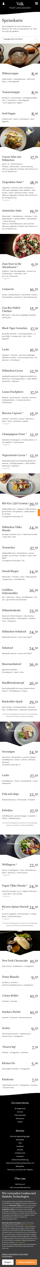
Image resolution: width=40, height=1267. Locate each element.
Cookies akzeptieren (26, 1262)
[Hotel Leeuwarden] (20, 5)
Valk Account (20, 1184)
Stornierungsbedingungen (20, 1136)
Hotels (20, 1122)
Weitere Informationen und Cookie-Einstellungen (15, 1255)
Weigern (7, 1262)
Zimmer (20, 1112)
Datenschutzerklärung (20, 1159)
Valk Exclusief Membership (20, 1187)
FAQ (20, 1143)
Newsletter (20, 1140)
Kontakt (20, 1149)
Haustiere (20, 1156)
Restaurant (20, 1118)
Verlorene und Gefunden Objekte (20, 1169)
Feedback (20, 1146)
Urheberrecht (20, 1153)
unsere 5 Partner (28, 1225)
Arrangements (20, 1108)
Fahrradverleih (20, 1115)
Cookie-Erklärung (19, 1242)
